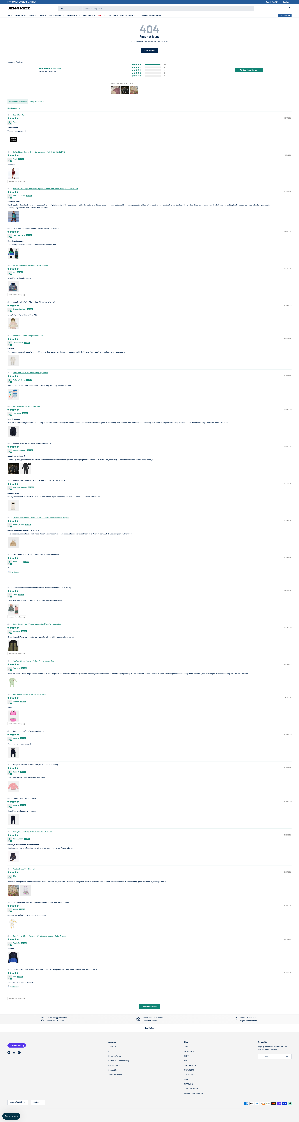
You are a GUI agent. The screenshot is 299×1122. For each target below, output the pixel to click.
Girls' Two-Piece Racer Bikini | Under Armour (30, 694)
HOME (9, 15)
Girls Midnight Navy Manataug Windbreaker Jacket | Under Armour (39, 936)
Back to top (149, 1028)
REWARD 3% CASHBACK (151, 15)
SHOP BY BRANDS (127, 15)
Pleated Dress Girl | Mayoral (24, 869)
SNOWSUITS (72, 15)
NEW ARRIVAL (21, 15)
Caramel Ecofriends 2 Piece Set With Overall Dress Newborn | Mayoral (41, 517)
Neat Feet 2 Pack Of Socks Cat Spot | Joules (30, 373)
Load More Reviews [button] (149, 1006)
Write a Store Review (249, 70)
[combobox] (156, 8)
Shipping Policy (114, 1056)
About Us (112, 1046)
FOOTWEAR (88, 15)
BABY (31, 15)
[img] (50, 68)
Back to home (149, 51)
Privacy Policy (114, 1065)
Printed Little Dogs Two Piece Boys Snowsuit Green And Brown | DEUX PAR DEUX (45, 188)
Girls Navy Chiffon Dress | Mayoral (26, 406)
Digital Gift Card (19, 115)
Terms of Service (115, 1074)
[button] (290, 8)
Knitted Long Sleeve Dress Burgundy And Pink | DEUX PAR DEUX (39, 152)
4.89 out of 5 (56, 68)
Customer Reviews (15, 62)
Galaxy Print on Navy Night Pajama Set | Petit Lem (32, 832)
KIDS (42, 15)
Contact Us (112, 1070)
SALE (100, 15)
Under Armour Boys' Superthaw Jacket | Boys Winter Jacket (37, 624)
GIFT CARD (113, 15)
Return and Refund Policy (118, 1060)
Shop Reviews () (37, 101)
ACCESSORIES (55, 15)
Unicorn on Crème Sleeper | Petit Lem (28, 335)
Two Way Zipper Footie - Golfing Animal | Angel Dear (33, 661)
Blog (110, 1051)
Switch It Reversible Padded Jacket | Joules (30, 265)
